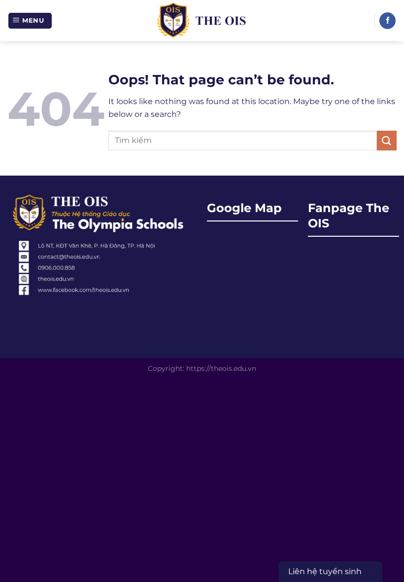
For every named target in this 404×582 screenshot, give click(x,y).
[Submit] (387, 140)
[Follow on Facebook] (387, 20)
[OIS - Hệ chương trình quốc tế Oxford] (202, 20)
